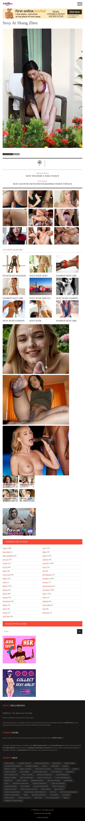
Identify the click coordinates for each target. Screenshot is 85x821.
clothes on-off (24, 763)
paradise (69, 772)
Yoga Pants (6, 616)
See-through (6, 601)
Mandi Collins (10, 789)
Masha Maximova (39, 795)
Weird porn (46, 613)
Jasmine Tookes (31, 766)
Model (16, 154)
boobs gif (9, 780)
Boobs (44, 556)
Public (44, 597)
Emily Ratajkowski (12, 792)
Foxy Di (53, 792)
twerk (65, 766)
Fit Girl (5, 567)
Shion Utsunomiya (12, 795)
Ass (43, 548)
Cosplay (5, 563)
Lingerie (45, 582)
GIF (43, 571)
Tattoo (5, 609)
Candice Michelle (39, 783)
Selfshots (45, 601)
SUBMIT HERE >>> (58, 738)
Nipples (5, 590)
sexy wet (38, 798)
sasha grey (9, 798)
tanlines (66, 795)
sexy (7, 783)
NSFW (5, 594)
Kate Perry (24, 772)
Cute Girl (45, 563)
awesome (54, 766)
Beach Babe (6, 552)
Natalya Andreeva (44, 775)
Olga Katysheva (52, 798)
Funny (44, 567)
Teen (43, 609)
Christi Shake (10, 772)
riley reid (25, 786)
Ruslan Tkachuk (62, 769)
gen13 (44, 766)
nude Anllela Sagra (29, 789)
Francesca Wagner (20, 783)
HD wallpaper (46, 575)
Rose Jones (59, 789)
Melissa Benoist (26, 778)
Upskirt (5, 613)
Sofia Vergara (58, 786)
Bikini (44, 552)
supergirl (68, 780)
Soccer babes (46, 605)
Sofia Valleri (27, 775)
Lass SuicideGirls (62, 778)
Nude (44, 594)
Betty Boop (45, 789)
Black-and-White (8, 556)
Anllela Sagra (24, 798)
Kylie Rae (54, 795)
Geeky (5, 571)
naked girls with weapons (35, 792)
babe (26, 795)
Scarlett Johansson (13, 766)
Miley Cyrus (22, 780)
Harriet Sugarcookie (13, 800)
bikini (66, 798)
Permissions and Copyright (42, 813)
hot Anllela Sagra (43, 769)
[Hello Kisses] (32, 4)
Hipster (5, 578)
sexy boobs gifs (11, 775)
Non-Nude (45, 590)
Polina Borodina (42, 763)
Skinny (5, 605)
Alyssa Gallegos (44, 778)
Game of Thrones (58, 783)
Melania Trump (54, 780)
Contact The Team (42, 817)
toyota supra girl (40, 786)
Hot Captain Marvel (69, 792)
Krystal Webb (10, 769)
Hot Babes (45, 578)
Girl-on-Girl (6, 575)
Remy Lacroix (25, 769)
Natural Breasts (47, 586)
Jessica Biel (9, 763)
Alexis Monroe (11, 786)
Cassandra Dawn (40, 772)
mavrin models (37, 780)
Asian (4, 548)
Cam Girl (6, 559)
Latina (5, 582)
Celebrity (45, 559)
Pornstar (5, 597)
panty (75, 769)
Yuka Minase (56, 772)
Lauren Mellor (62, 775)
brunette (57, 763)
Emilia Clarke (10, 778)
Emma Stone (69, 763)
